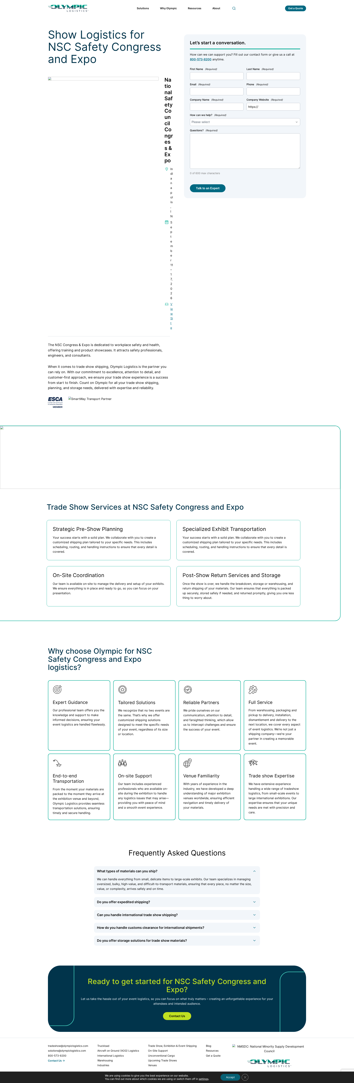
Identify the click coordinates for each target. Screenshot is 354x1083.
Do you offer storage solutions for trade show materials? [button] (142, 940)
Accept (230, 1077)
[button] (234, 8)
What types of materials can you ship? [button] (127, 871)
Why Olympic (168, 8)
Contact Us (177, 1016)
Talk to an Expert (207, 188)
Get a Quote (295, 8)
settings (203, 1078)
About (216, 8)
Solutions (143, 8)
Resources (194, 8)
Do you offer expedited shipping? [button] (123, 902)
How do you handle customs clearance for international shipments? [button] (150, 928)
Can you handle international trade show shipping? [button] (137, 915)
